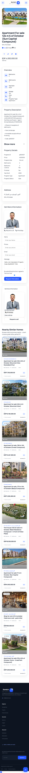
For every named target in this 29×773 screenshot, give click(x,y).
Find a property (5, 738)
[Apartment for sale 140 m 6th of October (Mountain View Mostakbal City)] (14, 347)
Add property (4, 735)
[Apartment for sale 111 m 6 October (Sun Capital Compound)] (14, 559)
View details (22, 376)
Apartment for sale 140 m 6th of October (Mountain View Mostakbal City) (14, 363)
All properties (4, 707)
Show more (9, 144)
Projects (3, 710)
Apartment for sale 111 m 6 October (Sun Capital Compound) (12, 575)
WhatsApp (20, 230)
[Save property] (4, 54)
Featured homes (5, 712)
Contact (3, 725)
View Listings (8, 315)
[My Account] (26, 2)
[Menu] (3, 2)
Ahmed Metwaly (9, 228)
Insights (3, 722)
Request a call (10, 230)
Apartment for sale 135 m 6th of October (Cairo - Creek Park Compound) (14, 660)
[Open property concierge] (25, 769)
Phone (6, 244)
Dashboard (4, 733)
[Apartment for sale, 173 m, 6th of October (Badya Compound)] (14, 472)
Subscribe (22, 757)
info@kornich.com (7, 698)
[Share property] (12, 54)
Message (6, 259)
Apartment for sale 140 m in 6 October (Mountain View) (13, 405)
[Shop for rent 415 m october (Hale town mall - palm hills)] (14, 602)
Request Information (12, 279)
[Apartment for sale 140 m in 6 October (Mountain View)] (14, 390)
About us (3, 720)
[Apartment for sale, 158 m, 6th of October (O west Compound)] (14, 431)
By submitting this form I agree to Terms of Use (14, 272)
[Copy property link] (8, 54)
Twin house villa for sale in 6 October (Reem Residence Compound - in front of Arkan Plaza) (13, 531)
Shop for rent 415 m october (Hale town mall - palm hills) (13, 617)
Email (5, 252)
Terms (2, 769)
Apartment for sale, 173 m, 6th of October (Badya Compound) (14, 487)
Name (6, 237)
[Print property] (16, 54)
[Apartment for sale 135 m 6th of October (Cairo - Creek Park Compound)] (14, 644)
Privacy (6, 769)
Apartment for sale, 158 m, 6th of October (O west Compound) (14, 446)
